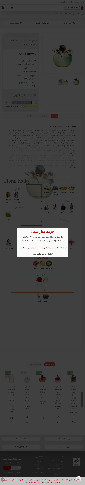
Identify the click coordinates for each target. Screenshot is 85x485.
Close (2, 479)
